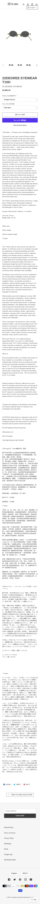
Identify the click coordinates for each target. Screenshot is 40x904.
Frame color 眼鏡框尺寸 (9, 96)
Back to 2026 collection (21, 795)
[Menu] (36, 4)
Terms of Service (9, 833)
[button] (32, 7)
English (14, 873)
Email (6, 849)
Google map (8, 854)
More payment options (20, 125)
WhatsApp (7, 843)
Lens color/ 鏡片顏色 (8, 104)
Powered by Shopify (28, 897)
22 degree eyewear (16, 897)
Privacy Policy (9, 838)
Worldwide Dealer (10, 860)
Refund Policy (8, 827)
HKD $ (24, 873)
